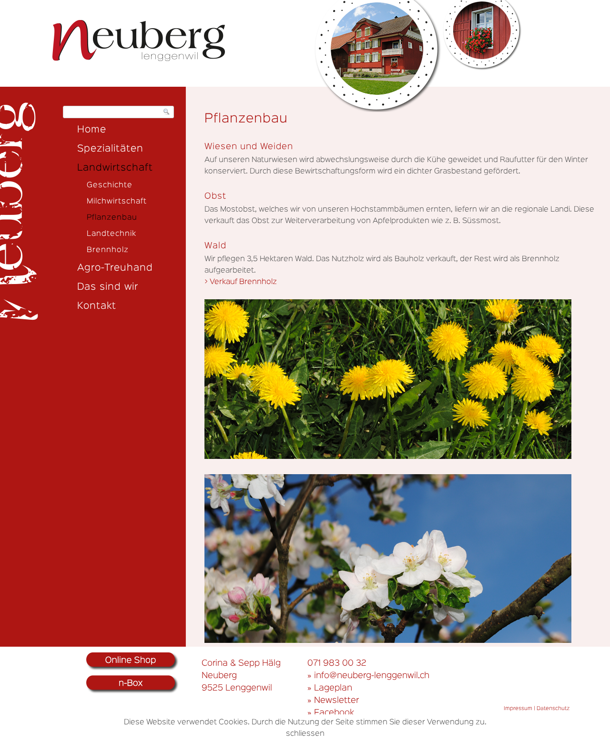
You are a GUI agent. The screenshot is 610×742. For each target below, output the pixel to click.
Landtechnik (111, 234)
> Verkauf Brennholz (240, 282)
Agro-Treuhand (115, 268)
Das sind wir (107, 287)
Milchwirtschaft (117, 201)
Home (91, 129)
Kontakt (96, 306)
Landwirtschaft (115, 167)
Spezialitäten (110, 148)
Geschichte (109, 185)
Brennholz (108, 250)
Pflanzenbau (112, 217)
